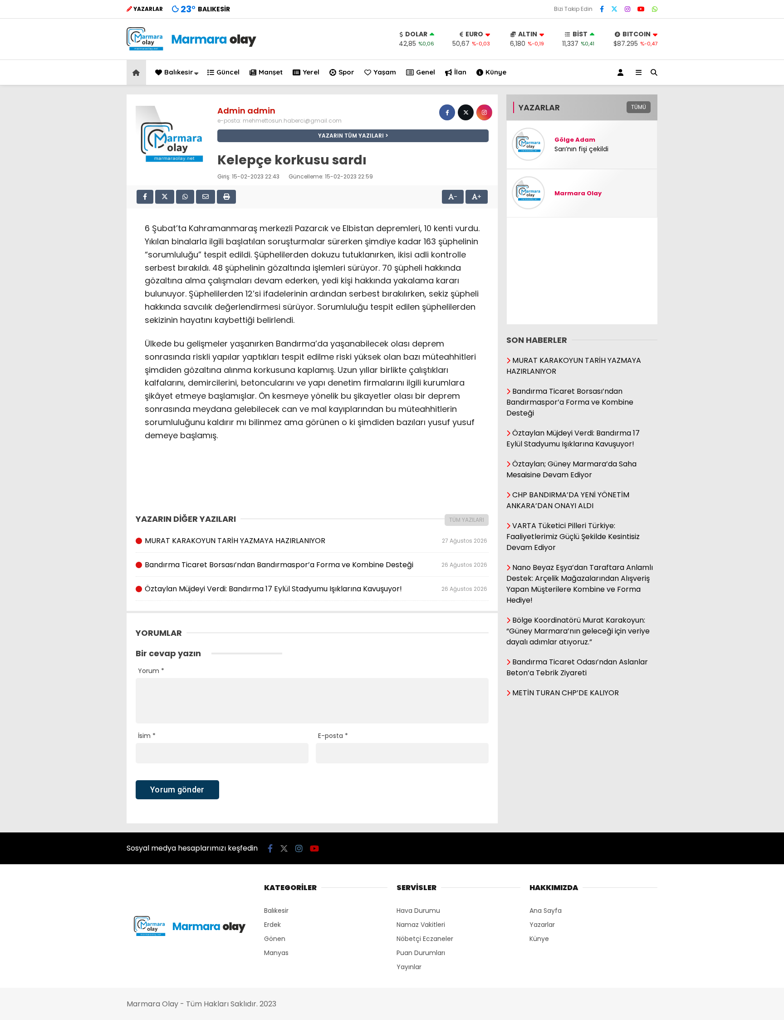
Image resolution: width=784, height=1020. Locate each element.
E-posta (333, 735)
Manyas (276, 952)
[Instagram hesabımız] (627, 9)
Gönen (274, 938)
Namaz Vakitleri (421, 924)
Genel (425, 72)
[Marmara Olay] (192, 48)
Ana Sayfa (545, 910)
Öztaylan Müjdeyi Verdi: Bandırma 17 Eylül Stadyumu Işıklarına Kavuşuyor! (316, 589)
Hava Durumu (418, 910)
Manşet (271, 72)
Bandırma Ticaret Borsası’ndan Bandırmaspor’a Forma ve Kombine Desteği (316, 565)
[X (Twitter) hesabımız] (614, 9)
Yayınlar (409, 966)
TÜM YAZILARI (466, 520)
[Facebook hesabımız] (602, 9)
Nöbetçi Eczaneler (425, 938)
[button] (137, 72)
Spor (346, 72)
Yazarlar (542, 924)
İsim (147, 735)
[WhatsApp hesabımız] (654, 9)
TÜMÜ (638, 107)
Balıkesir (178, 72)
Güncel (228, 72)
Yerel (311, 72)
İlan (460, 72)
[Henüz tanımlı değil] (447, 112)
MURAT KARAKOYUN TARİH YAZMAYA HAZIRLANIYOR (316, 540)
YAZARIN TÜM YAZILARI (351, 135)
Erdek (272, 924)
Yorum (151, 670)
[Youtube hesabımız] (641, 9)
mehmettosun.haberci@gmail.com (292, 120)
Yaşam (384, 72)
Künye (495, 72)
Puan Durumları (421, 952)
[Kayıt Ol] (622, 72)
